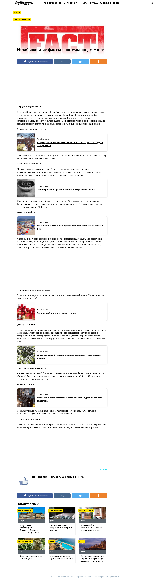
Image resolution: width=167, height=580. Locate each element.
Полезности (73, 3)
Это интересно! (50, 3)
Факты (84, 3)
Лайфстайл (105, 3)
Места (62, 3)
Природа (94, 3)
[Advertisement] (61, 85)
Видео (116, 3)
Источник (102, 469)
